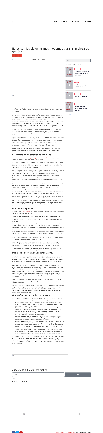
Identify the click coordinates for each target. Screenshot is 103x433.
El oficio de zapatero (80, 96)
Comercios (75, 21)
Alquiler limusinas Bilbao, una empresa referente (80, 108)
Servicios (64, 21)
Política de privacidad (59, 432)
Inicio (55, 21)
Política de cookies (69, 432)
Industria (88, 21)
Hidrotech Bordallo (29, 114)
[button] (13, 55)
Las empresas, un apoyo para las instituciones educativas (81, 73)
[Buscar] (90, 60)
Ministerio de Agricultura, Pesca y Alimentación (34, 158)
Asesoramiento (16, 45)
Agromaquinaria (26, 211)
